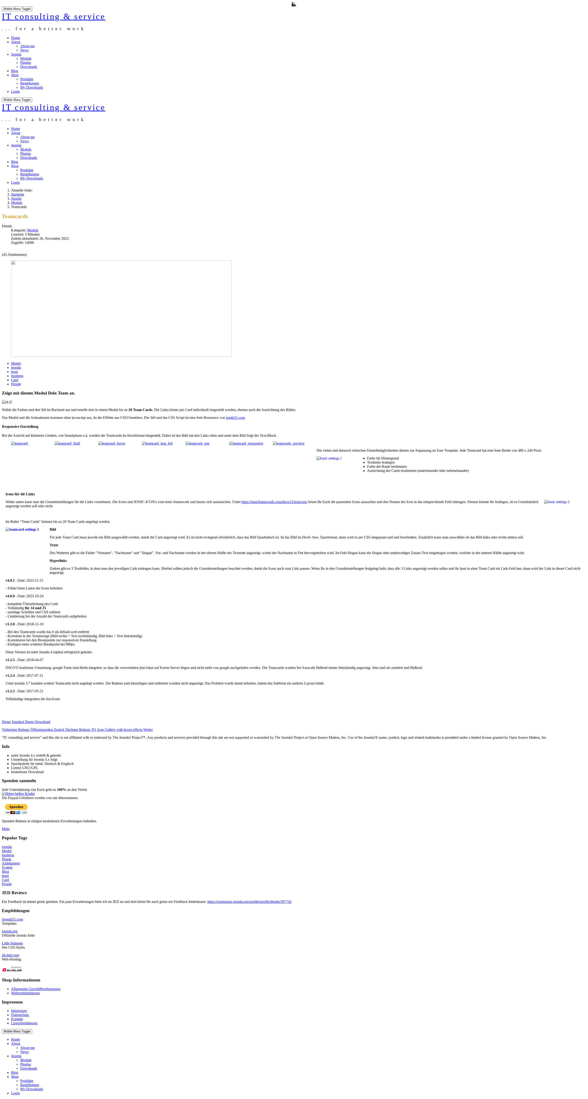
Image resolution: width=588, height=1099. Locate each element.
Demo (6, 722)
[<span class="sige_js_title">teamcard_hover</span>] (111, 443)
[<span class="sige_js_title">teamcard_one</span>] (197, 443)
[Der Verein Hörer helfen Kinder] (18, 794)
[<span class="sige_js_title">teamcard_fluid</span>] (67, 443)
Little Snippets (12, 943)
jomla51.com (235, 418)
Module (32, 230)
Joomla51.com (12, 919)
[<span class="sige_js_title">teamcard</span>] (19, 443)
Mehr (6, 829)
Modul (16, 363)
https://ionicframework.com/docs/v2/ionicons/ (274, 502)
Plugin (6, 859)
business (17, 376)
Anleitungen (11, 863)
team (14, 372)
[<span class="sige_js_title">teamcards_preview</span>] (289, 443)
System (7, 867)
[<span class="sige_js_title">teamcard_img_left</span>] (157, 443)
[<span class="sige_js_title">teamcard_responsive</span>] (246, 443)
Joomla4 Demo (23, 722)
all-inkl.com (10, 955)
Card (14, 380)
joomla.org (9, 931)
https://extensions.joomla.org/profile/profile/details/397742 (249, 902)
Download (42, 722)
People (16, 384)
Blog (5, 872)
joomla (16, 367)
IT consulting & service (53, 16)
